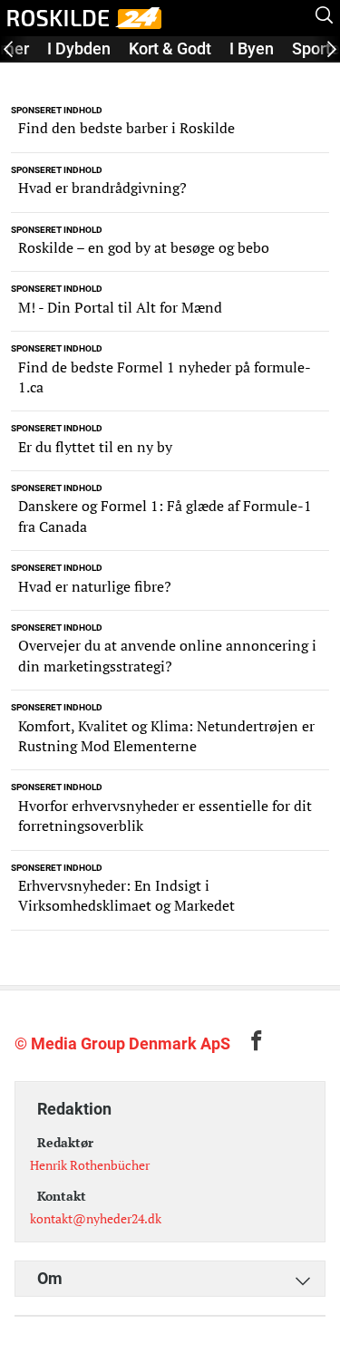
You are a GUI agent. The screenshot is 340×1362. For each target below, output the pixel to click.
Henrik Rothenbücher (90, 1165)
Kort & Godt (170, 48)
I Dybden (79, 48)
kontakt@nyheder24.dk (95, 1218)
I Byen (251, 48)
